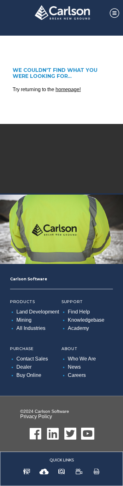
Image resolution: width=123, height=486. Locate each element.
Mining (24, 320)
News (74, 367)
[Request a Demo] (96, 472)
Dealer (24, 367)
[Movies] (79, 472)
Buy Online (28, 375)
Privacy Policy (36, 416)
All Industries (30, 328)
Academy (78, 328)
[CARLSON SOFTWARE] (61, 14)
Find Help (79, 311)
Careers (77, 375)
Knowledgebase (86, 320)
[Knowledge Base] (61, 472)
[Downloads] (44, 472)
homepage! (68, 89)
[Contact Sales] (26, 472)
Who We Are (82, 358)
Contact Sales (32, 358)
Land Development (37, 311)
